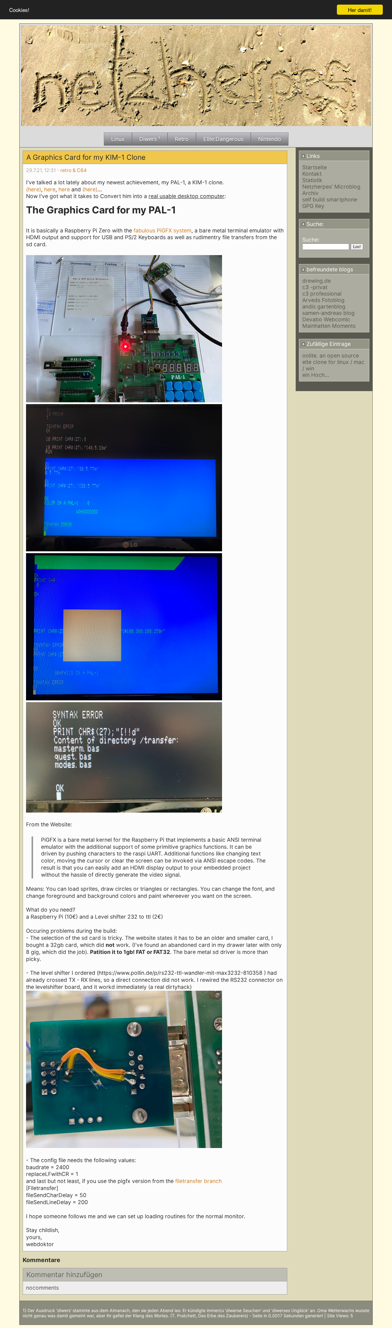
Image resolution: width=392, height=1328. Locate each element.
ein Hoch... (315, 375)
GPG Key (313, 206)
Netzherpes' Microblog (331, 186)
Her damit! (360, 9)
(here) (33, 189)
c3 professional (321, 293)
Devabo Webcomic (326, 319)
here (49, 189)
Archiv (310, 193)
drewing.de (316, 280)
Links (312, 156)
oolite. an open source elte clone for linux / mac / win (333, 362)
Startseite (314, 167)
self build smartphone (329, 199)
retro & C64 (73, 170)
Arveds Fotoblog (323, 300)
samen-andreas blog (328, 313)
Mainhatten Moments (329, 326)
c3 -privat (314, 287)
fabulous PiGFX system (162, 230)
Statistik (312, 180)
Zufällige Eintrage (328, 344)
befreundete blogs (329, 269)
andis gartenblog (323, 306)
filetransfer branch (198, 1181)
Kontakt (312, 173)
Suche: (314, 224)
